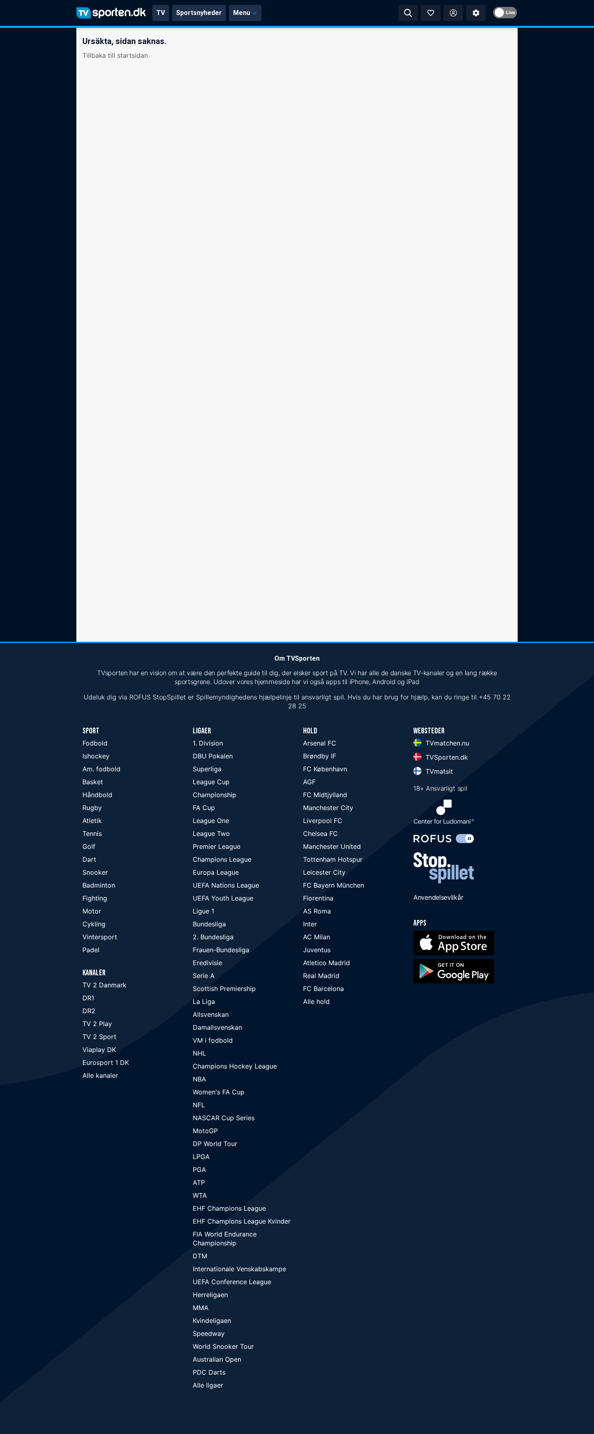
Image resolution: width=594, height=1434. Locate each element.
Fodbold (94, 743)
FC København (325, 769)
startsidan (132, 55)
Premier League (216, 846)
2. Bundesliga (213, 937)
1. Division (208, 743)
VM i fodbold (213, 1040)
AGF (309, 782)
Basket (92, 782)
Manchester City (328, 808)
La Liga (204, 1001)
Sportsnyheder (199, 13)
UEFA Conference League (232, 1282)
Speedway (209, 1333)
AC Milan (316, 937)
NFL (199, 1105)
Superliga (207, 769)
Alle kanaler (100, 1075)
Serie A (204, 976)
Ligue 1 (203, 911)
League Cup (211, 782)
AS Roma (317, 911)
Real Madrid (321, 976)
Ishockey (96, 756)
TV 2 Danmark (104, 985)
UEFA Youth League (223, 898)
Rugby (92, 808)
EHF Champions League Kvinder (242, 1221)
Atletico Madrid (326, 963)
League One (211, 821)
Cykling (93, 924)
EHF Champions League (229, 1208)
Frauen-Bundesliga (221, 950)
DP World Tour (215, 1144)
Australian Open (217, 1359)
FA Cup (204, 808)
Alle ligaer (208, 1385)
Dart (89, 859)
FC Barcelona (323, 989)
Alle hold (316, 1001)
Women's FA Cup (218, 1092)
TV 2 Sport (99, 1037)
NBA (199, 1079)
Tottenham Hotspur (332, 859)
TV (160, 13)
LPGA (201, 1157)
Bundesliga (209, 924)
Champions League (222, 859)
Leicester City (324, 872)
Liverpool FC (322, 821)
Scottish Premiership (224, 989)
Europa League (216, 872)
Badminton (98, 885)
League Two (211, 833)
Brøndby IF (319, 756)
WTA (200, 1195)
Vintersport (99, 937)
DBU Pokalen (213, 756)
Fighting (94, 898)
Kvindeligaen (212, 1320)
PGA (199, 1169)
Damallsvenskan (217, 1027)
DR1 (88, 998)
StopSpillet (169, 697)
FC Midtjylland (325, 795)
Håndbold (97, 795)
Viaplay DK (99, 1050)
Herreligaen (210, 1295)
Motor (91, 911)
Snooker (95, 872)
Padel (90, 950)
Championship (214, 795)
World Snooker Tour (223, 1346)
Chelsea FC (320, 833)
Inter (310, 924)
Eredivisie (207, 963)
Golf (88, 846)
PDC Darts (209, 1372)
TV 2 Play (97, 1024)
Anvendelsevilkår (438, 897)
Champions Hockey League (235, 1066)
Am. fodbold (101, 769)
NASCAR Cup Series (224, 1118)
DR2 (88, 1011)
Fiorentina (318, 898)
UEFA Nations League (226, 885)
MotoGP (205, 1131)
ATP (199, 1182)
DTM (200, 1256)
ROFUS (140, 697)
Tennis (92, 833)
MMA (201, 1308)
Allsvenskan (211, 1014)
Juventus (317, 950)
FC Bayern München (333, 885)
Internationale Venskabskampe (239, 1269)
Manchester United (332, 846)
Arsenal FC (319, 743)
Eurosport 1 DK (105, 1062)
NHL (199, 1053)
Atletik (92, 821)
